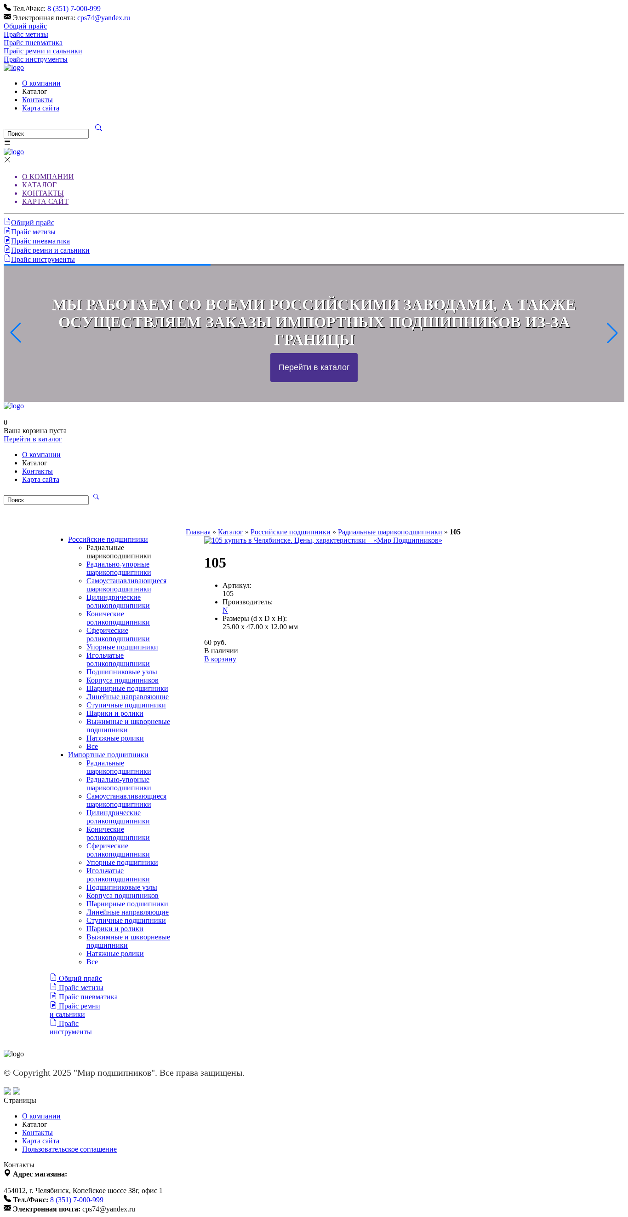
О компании (41, 83)
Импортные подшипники (108, 755)
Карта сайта (40, 108)
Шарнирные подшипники (127, 688)
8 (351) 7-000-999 (74, 8)
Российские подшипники (108, 539)
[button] (612, 333)
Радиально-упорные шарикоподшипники (118, 568)
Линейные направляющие (127, 697)
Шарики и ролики (114, 713)
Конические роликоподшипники (118, 618)
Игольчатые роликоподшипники (118, 659)
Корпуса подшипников (122, 680)
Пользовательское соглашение (69, 1149)
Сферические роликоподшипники (118, 634)
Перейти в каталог (33, 439)
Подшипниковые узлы (121, 672)
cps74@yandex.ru (103, 18)
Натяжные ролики (115, 738)
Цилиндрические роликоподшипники (118, 601)
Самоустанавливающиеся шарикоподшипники (126, 585)
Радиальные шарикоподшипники (118, 767)
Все (92, 746)
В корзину (220, 659)
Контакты (37, 100)
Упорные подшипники (122, 647)
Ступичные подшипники (126, 705)
